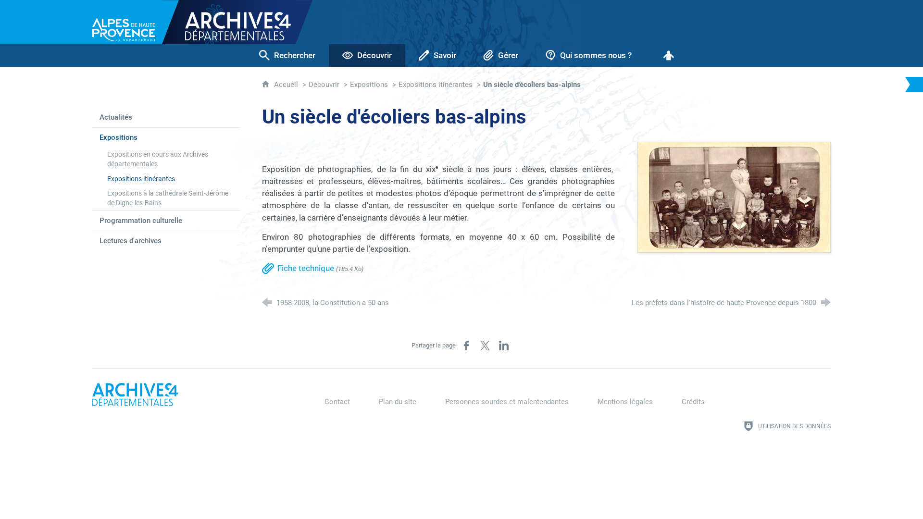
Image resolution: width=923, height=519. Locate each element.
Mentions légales (625, 401)
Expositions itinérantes (436, 84)
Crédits (693, 401)
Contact (337, 401)
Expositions (369, 84)
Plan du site (397, 401)
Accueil (287, 84)
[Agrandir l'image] (734, 196)
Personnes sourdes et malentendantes (507, 401)
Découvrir (324, 84)
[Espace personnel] (669, 55)
